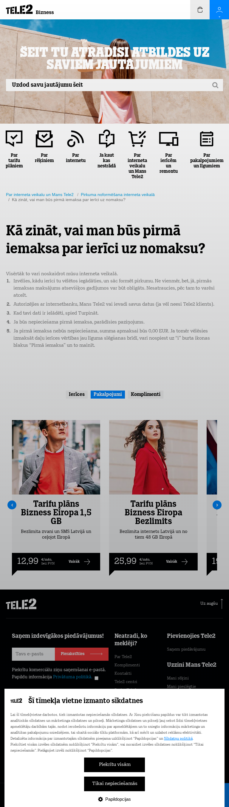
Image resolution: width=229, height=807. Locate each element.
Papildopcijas (118, 799)
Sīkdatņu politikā (178, 739)
